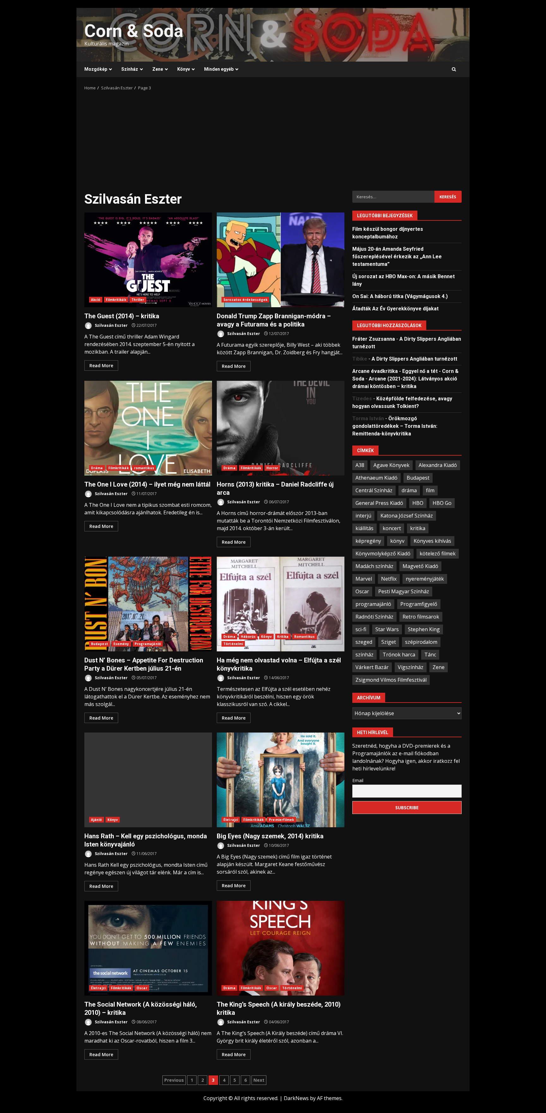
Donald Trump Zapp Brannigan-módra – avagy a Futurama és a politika (280, 259)
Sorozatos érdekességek (245, 299)
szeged (363, 641)
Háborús (248, 636)
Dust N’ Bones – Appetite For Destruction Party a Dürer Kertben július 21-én (148, 604)
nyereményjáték (425, 578)
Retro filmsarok (421, 616)
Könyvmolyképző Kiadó (382, 553)
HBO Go (442, 502)
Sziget (388, 641)
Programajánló (148, 644)
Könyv (183, 69)
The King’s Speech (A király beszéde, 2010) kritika (280, 948)
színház (364, 654)
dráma (409, 490)
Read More (101, 365)
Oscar (141, 988)
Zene (157, 69)
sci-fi (360, 628)
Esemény (121, 644)
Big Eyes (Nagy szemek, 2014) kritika (280, 780)
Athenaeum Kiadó (376, 477)
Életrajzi (230, 819)
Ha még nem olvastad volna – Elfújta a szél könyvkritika (280, 604)
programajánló (373, 603)
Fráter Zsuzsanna (373, 339)
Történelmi (233, 644)
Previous (174, 1080)
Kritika (283, 636)
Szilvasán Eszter (111, 325)
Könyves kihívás (432, 540)
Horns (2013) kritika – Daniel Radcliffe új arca (280, 428)
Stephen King (424, 628)
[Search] (454, 69)
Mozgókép (95, 69)
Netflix (389, 578)
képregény (368, 540)
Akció (95, 299)
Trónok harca (399, 654)
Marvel (363, 578)
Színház (129, 69)
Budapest (99, 644)
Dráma (97, 468)
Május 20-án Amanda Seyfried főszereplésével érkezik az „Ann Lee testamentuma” (397, 256)
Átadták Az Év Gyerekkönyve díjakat (395, 308)
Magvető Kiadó (420, 565)
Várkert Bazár (372, 666)
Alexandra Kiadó (438, 464)
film (430, 490)
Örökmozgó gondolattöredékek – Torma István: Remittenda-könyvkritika (394, 425)
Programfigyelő (418, 603)
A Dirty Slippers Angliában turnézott (414, 359)
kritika (417, 527)
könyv (397, 540)
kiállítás (364, 527)
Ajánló (96, 819)
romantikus (144, 468)
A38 (359, 464)
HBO (417, 502)
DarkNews (296, 1098)
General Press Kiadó (379, 502)
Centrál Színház (373, 490)
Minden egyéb (219, 69)
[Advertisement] (273, 138)
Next (258, 1080)
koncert (392, 527)
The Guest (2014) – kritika (148, 259)
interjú (363, 515)
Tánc (430, 654)
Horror (272, 468)
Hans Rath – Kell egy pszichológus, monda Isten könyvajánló (148, 780)
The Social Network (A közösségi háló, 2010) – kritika (148, 948)
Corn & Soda (133, 31)
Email (357, 780)
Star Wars (387, 628)
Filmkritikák (116, 299)
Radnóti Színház (374, 616)
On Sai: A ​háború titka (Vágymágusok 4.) (400, 296)
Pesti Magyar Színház (403, 591)
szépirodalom (421, 641)
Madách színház (374, 565)
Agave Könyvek (391, 464)
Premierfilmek (281, 819)
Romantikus (304, 636)
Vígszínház (410, 666)
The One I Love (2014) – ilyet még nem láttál (148, 428)
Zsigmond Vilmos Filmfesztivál (391, 679)
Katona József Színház (406, 515)
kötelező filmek (438, 553)
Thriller (137, 299)
